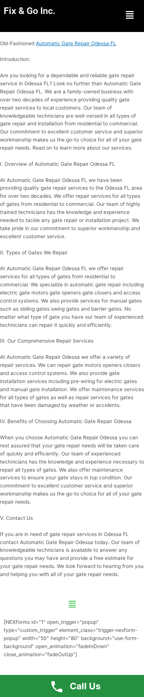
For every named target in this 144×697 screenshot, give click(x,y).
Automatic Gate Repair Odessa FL (76, 43)
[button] (130, 14)
